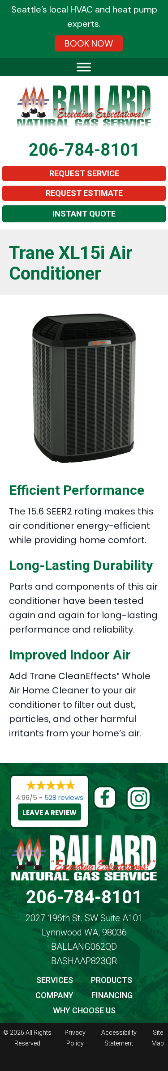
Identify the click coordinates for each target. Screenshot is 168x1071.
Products (111, 980)
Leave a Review (49, 812)
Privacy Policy (75, 1038)
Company (54, 995)
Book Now (89, 43)
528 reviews (63, 797)
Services (54, 980)
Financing (112, 995)
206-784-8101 (84, 150)
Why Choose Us (84, 1010)
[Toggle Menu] (84, 67)
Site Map (157, 1038)
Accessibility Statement (119, 1038)
